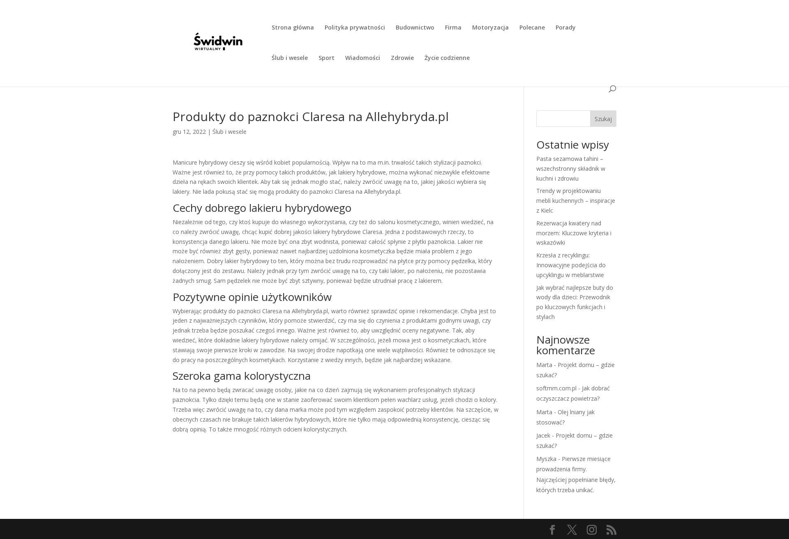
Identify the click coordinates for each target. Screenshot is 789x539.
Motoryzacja (490, 28)
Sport (326, 58)
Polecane (532, 28)
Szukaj (603, 119)
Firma (453, 28)
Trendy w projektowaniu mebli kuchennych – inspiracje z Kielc (575, 200)
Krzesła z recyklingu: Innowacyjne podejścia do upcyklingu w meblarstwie (571, 265)
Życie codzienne (447, 58)
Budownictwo (415, 28)
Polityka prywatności (355, 28)
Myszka (546, 459)
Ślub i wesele (290, 58)
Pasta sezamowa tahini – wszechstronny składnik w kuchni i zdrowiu (570, 168)
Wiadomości (362, 58)
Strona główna (293, 28)
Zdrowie (402, 58)
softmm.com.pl (556, 388)
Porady (566, 28)
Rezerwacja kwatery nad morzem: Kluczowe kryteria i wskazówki (573, 233)
